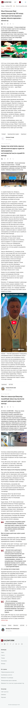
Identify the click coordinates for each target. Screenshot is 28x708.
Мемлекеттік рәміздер (7, 677)
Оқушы (4, 625)
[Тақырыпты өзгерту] (21, 2)
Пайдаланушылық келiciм (7, 672)
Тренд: (2, 6)
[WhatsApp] (5, 24)
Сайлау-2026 (9, 6)
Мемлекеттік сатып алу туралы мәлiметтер (12, 683)
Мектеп (15, 625)
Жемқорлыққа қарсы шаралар (9, 680)
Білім (9, 625)
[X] (13, 24)
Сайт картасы (4, 691)
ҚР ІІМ (11, 384)
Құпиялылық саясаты (6, 675)
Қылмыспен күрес (13, 134)
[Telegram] (7, 24)
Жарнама (3, 697)
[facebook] (10, 644)
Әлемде (3, 663)
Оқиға (2, 652)
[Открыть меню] (25, 2)
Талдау (3, 658)
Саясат (3, 655)
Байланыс (3, 694)
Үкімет (4, 134)
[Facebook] (10, 24)
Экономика (4, 660)
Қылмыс (23, 134)
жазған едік (4, 620)
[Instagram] (2, 24)
